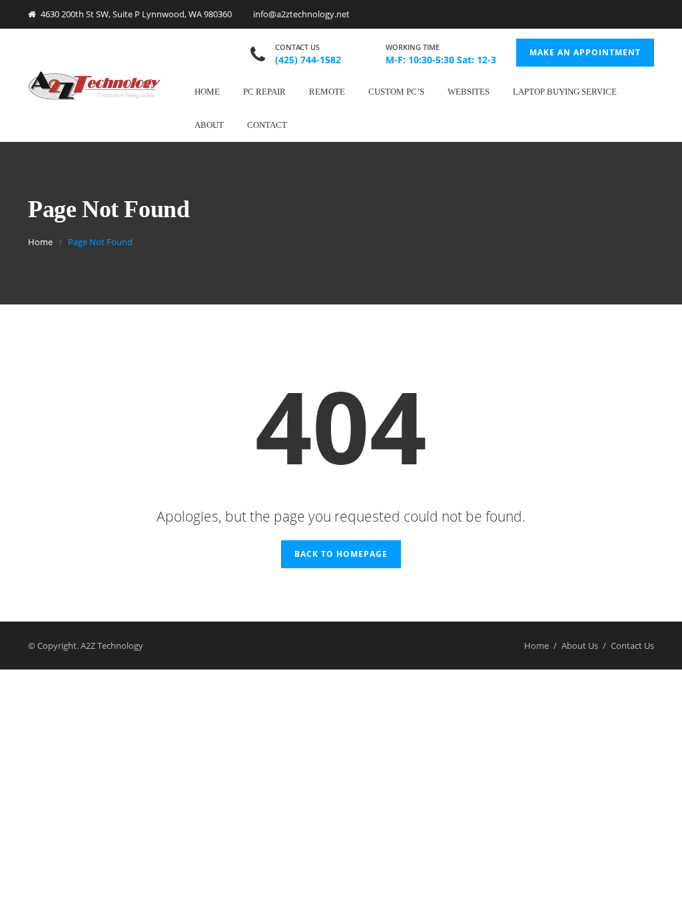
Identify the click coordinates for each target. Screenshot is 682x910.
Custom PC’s (396, 92)
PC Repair (264, 92)
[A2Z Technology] (94, 85)
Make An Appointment (585, 52)
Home (207, 92)
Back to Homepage (341, 554)
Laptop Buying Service (565, 92)
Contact (267, 125)
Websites (469, 92)
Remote (327, 92)
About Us (579, 646)
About (209, 125)
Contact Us (632, 646)
